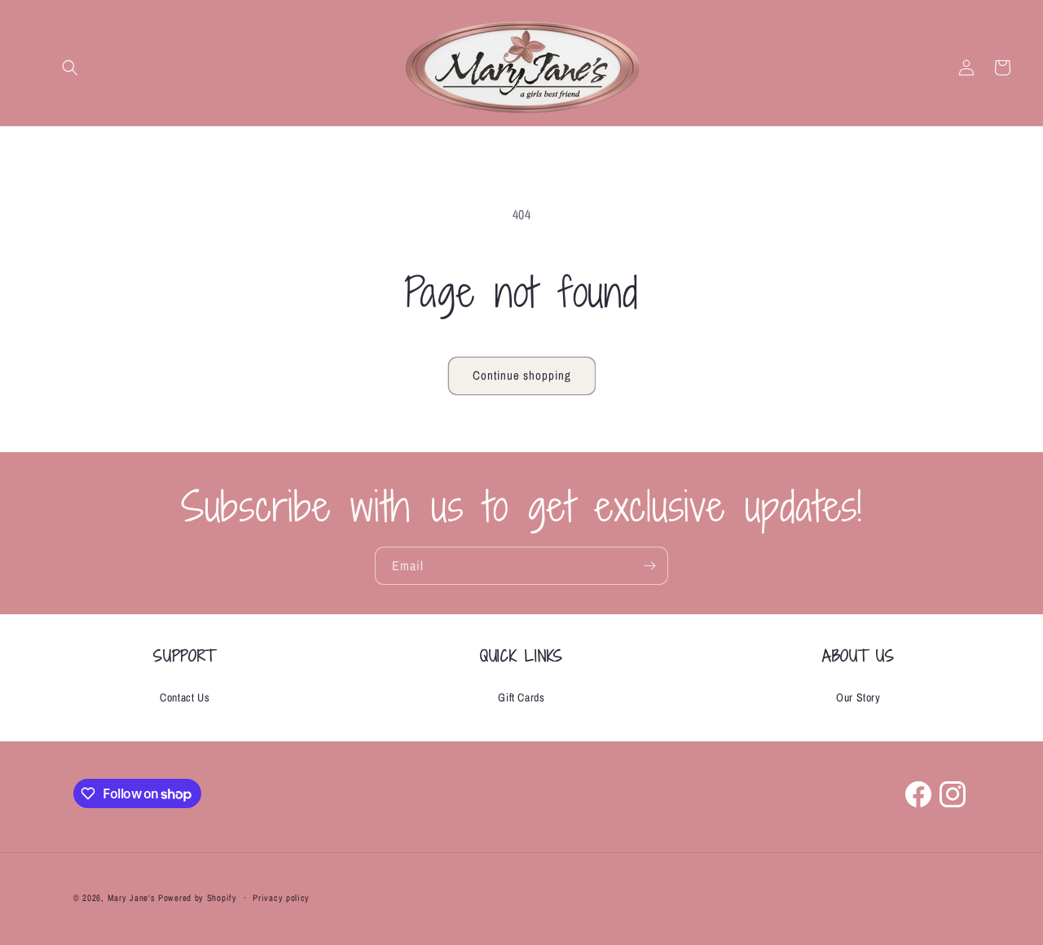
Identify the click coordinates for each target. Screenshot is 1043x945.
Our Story (858, 697)
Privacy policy (281, 897)
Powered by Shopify (197, 897)
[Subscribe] (649, 566)
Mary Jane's (132, 897)
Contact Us (184, 697)
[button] (70, 68)
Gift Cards (521, 697)
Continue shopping (522, 375)
